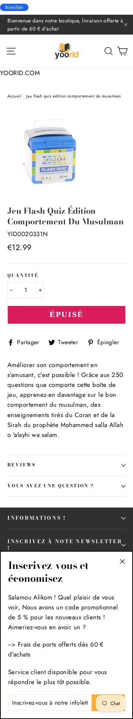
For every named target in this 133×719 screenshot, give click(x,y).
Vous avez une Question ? (50, 486)
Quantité (22, 276)
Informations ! (36, 518)
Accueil (14, 96)
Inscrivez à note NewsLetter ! (64, 545)
